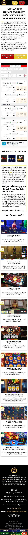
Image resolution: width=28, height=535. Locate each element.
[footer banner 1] (14, 530)
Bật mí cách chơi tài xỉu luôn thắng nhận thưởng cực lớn (14, 342)
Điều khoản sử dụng (14, 523)
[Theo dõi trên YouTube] (18, 515)
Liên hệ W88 (13, 521)
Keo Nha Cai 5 (16, 508)
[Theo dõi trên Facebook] (9, 515)
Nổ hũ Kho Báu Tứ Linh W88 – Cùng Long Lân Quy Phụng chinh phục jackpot (14, 448)
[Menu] (26, 3)
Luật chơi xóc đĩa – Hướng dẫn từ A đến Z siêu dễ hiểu (14, 236)
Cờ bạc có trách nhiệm (14, 527)
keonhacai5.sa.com (14, 144)
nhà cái (4, 479)
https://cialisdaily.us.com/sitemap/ (17, 511)
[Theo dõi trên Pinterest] (15, 515)
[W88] (6, 2)
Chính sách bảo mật (14, 525)
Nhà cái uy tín (14, 528)
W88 (2, 22)
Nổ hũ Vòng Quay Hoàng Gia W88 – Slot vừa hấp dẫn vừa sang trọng (14, 395)
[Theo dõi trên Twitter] (12, 515)
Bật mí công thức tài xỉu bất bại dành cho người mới (14, 315)
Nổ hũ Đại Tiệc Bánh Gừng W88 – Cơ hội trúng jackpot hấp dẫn (14, 422)
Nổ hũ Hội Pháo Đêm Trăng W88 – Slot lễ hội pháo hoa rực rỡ (14, 369)
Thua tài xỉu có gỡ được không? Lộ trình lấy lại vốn (14, 289)
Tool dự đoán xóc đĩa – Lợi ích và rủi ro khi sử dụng (14, 262)
